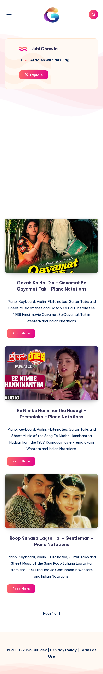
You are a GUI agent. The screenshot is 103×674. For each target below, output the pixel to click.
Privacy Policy (63, 650)
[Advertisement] (51, 157)
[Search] (93, 14)
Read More (23, 334)
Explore (36, 75)
